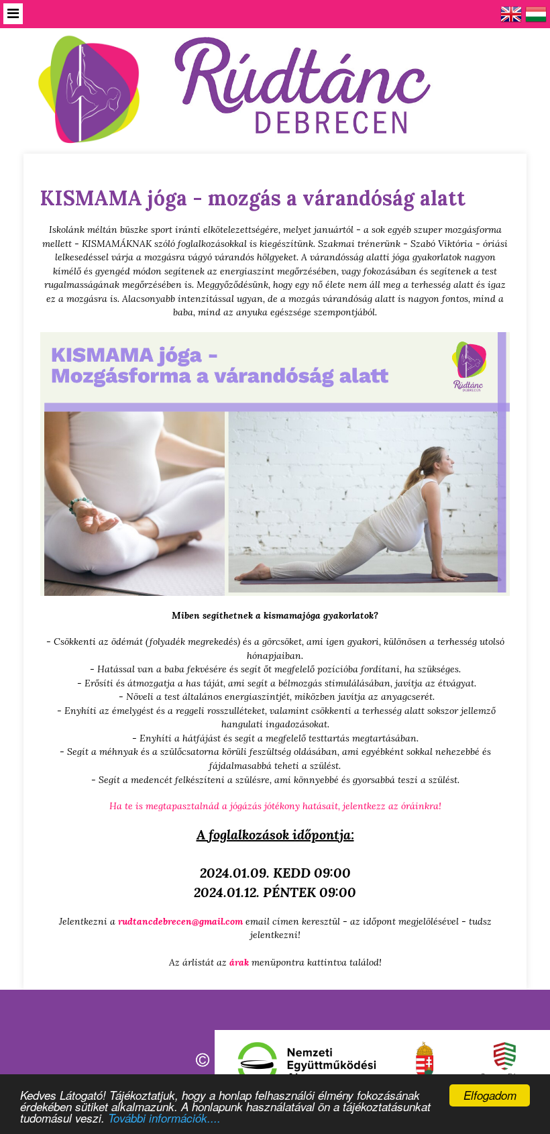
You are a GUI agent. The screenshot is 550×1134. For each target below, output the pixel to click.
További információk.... (164, 1118)
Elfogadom (489, 1095)
